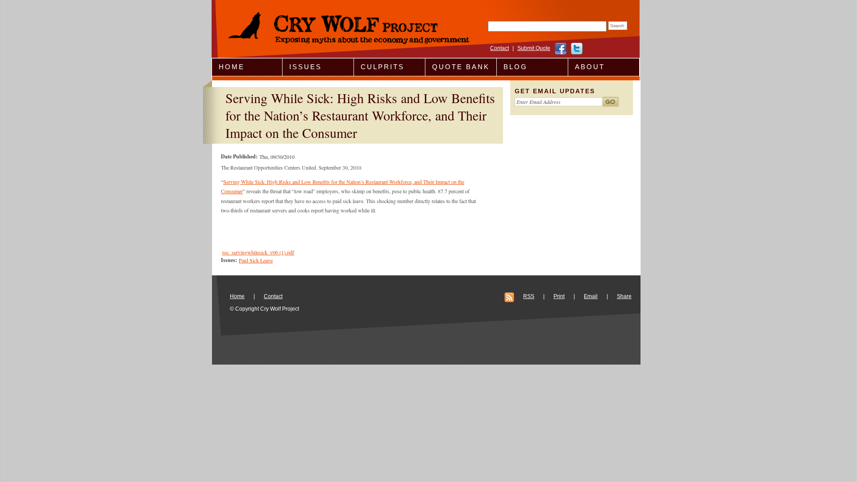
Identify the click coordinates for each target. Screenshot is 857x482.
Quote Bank (461, 67)
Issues (305, 67)
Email (591, 296)
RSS (528, 296)
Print (559, 296)
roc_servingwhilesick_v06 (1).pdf (258, 252)
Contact (499, 48)
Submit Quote (533, 48)
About (590, 67)
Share (624, 296)
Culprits (382, 67)
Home (232, 67)
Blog (515, 67)
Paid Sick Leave (256, 260)
